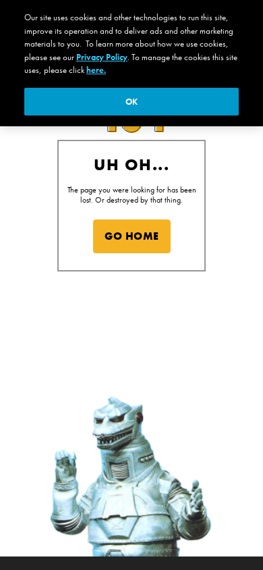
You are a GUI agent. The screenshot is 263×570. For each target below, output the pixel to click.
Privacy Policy (101, 57)
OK (131, 101)
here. (96, 70)
